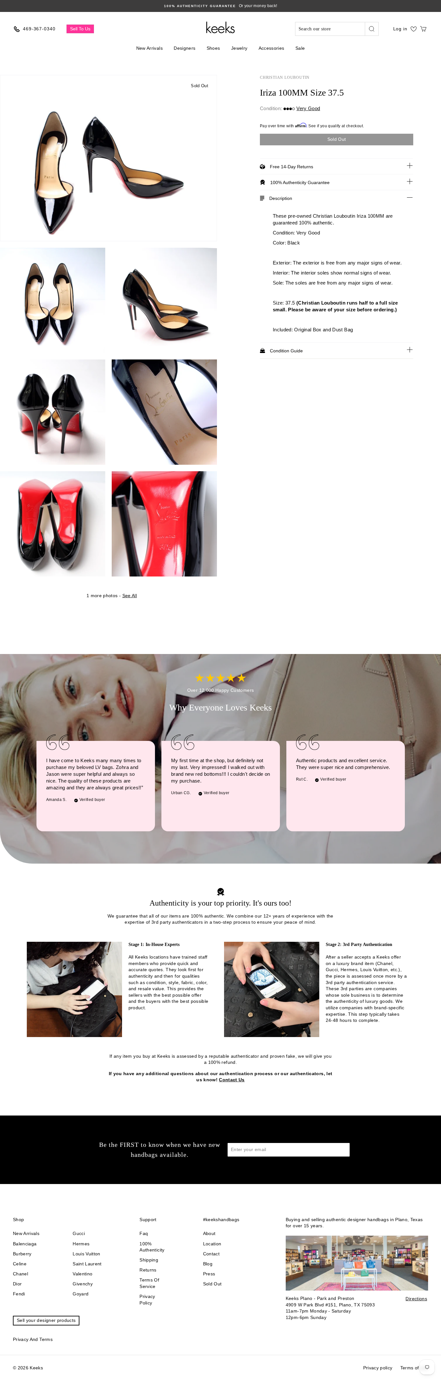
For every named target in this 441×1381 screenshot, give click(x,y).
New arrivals (26, 1233)
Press (209, 1273)
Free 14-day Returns (291, 166)
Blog (207, 1263)
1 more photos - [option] (112, 595)
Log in (400, 28)
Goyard (80, 1293)
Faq (143, 1233)
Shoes (213, 48)
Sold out (212, 1283)
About (209, 1233)
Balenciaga (25, 1243)
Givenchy (83, 1283)
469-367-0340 (39, 28)
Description (280, 198)
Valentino (82, 1273)
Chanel (20, 1273)
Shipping (148, 1259)
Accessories (271, 48)
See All (129, 595)
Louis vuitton (86, 1253)
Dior (17, 1283)
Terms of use (414, 1367)
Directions (416, 1298)
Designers (184, 48)
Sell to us (80, 28)
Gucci (79, 1233)
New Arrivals (149, 48)
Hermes (81, 1243)
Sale (300, 48)
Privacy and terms (33, 1339)
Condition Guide (286, 350)
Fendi (19, 1293)
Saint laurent (87, 1263)
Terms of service (149, 1283)
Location (212, 1243)
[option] (220, 6)
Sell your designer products (46, 1320)
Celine (19, 1263)
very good (308, 108)
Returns (147, 1269)
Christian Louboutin (285, 77)
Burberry (22, 1253)
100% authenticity (151, 1247)
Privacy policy (147, 1299)
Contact (211, 1253)
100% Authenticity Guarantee (300, 182)
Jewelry (239, 48)
